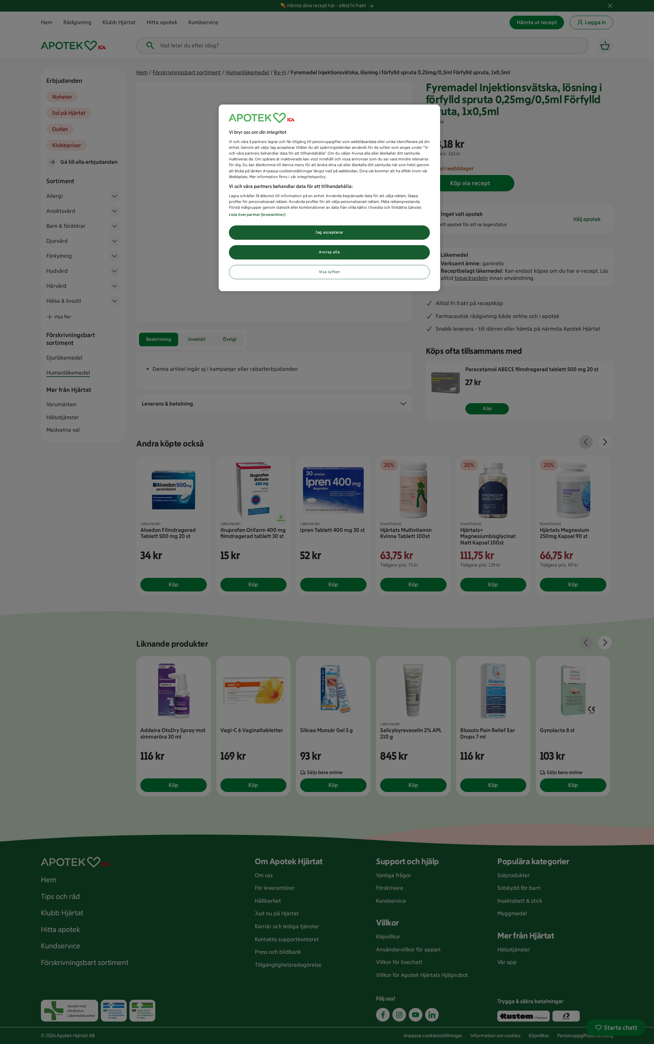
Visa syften (329, 271)
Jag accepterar (329, 232)
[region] (329, 198)
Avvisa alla (329, 252)
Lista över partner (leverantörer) (257, 214)
